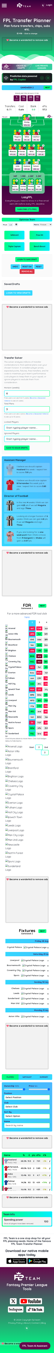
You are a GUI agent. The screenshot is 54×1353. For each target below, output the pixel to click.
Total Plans (9, 403)
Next (47, 87)
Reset (39, 266)
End (46, 747)
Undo (15, 266)
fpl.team (36, 1319)
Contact (36, 1323)
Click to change (30, 33)
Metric (36, 225)
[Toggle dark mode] (43, 5)
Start (31, 747)
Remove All (27, 271)
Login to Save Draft (27, 259)
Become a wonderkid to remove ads (28, 40)
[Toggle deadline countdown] (16, 224)
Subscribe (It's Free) (27, 209)
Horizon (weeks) (12, 387)
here (27, 617)
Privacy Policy (15, 1323)
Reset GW (27, 266)
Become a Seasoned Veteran (37, 414)
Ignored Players (11, 433)
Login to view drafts (18, 293)
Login (49, 5)
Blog (43, 1323)
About (27, 1323)
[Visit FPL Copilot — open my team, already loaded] (27, 78)
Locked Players (11, 422)
